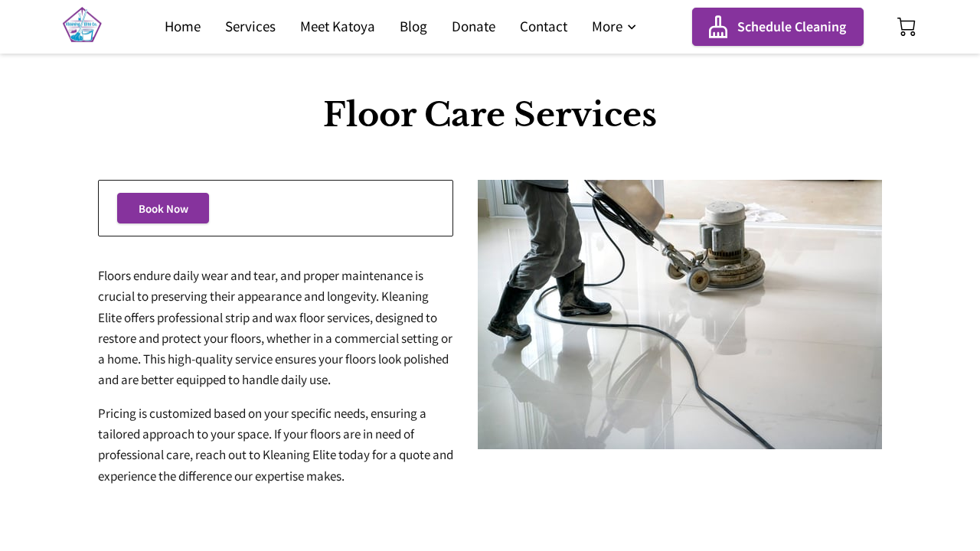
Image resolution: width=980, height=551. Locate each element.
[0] (906, 27)
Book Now (163, 208)
